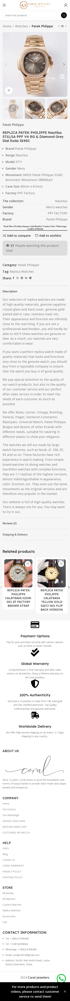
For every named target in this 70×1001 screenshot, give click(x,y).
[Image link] (35, 765)
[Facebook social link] (13, 278)
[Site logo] (35, 5)
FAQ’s (6, 848)
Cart (5, 922)
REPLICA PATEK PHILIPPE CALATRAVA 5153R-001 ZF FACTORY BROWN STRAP (18, 598)
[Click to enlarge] (9, 90)
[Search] (64, 15)
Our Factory (9, 809)
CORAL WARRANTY (13, 865)
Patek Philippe (42, 26)
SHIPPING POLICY (13, 877)
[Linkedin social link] (26, 278)
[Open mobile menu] (4, 5)
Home (7, 26)
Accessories (9, 916)
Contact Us (9, 859)
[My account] (65, 5)
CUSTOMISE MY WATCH (16, 832)
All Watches (9, 898)
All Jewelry (8, 893)
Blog (5, 854)
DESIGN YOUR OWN (14, 821)
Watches (21, 26)
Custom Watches (12, 904)
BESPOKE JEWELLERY (15, 826)
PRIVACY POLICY (12, 871)
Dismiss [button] (65, 991)
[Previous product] (59, 26)
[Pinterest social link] (22, 278)
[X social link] (17, 278)
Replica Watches (22, 271)
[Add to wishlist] (28, 564)
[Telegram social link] (30, 278)
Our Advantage (11, 815)
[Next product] (65, 26)
